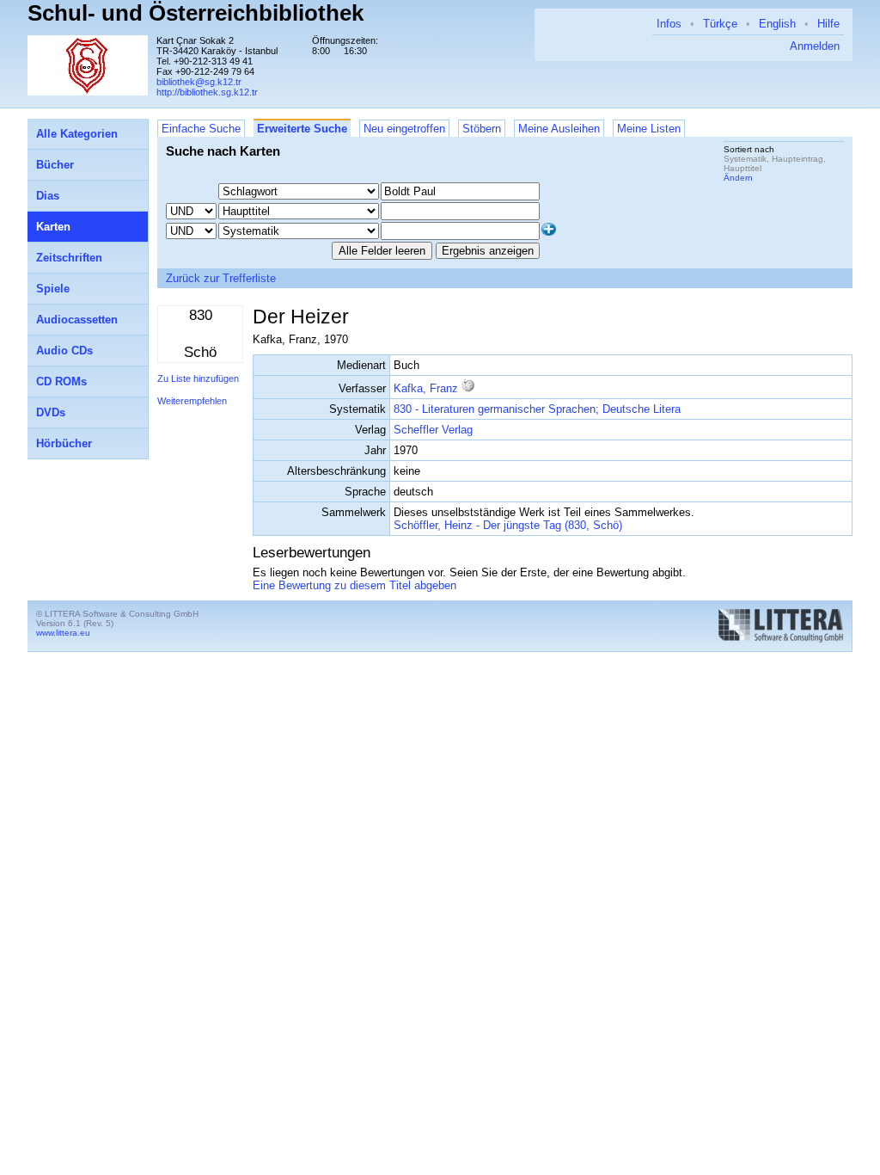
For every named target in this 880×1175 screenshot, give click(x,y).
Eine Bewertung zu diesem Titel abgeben (354, 585)
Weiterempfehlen (192, 401)
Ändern (738, 177)
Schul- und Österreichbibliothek (196, 13)
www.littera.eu (63, 632)
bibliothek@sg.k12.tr (198, 82)
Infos (669, 23)
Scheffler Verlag (433, 429)
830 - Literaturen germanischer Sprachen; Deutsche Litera (537, 409)
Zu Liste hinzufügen (198, 378)
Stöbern (481, 128)
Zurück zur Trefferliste (221, 278)
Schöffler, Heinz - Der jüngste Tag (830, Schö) (508, 525)
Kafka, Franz (426, 388)
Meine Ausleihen (559, 128)
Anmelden (815, 46)
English (777, 23)
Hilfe (828, 23)
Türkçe (720, 23)
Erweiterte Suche (302, 128)
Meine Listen (649, 128)
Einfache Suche (201, 128)
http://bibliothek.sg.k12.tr (207, 92)
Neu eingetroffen (404, 128)
